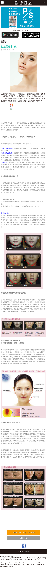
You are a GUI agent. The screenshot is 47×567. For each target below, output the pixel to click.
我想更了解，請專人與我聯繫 (23, 532)
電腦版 (26, 551)
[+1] (33, 104)
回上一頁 (23, 538)
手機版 (20, 551)
